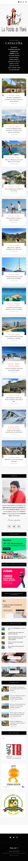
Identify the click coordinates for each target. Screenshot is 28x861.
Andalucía (10, 303)
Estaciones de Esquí (14, 366)
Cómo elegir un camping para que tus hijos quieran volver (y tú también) (18, 689)
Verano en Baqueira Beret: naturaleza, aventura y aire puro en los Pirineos (14, 130)
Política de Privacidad (14, 851)
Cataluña (11, 95)
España (17, 95)
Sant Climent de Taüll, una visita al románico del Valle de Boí (14, 399)
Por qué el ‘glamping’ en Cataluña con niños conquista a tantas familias (14, 99)
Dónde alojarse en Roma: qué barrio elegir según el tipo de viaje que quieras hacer (17, 714)
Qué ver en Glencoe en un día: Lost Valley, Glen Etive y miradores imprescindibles (17, 638)
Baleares (17, 303)
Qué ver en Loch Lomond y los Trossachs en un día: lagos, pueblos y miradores (17, 706)
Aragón (17, 363)
